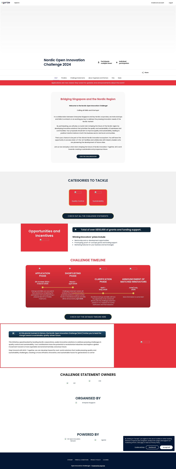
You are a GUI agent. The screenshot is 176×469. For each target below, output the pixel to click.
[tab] (56, 78)
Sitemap (70, 460)
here (141, 442)
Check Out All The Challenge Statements (88, 216)
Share (145, 73)
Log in (171, 3)
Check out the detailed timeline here (88, 317)
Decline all (152, 447)
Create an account (157, 3)
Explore (16, 3)
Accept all (166, 447)
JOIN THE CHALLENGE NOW (88, 156)
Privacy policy (96, 460)
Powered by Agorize (98, 466)
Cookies (106, 460)
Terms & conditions (81, 460)
